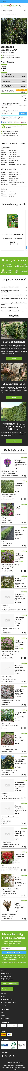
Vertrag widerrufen (7, 989)
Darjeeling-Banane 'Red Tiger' (19, 667)
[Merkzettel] (20, 5)
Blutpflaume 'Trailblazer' (19, 879)
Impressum (9, 1062)
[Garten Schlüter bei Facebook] (2, 1056)
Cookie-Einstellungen (5, 1018)
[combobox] (12, 10)
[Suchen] (25, 10)
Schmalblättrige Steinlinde (20, 832)
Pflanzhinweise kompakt (14, 384)
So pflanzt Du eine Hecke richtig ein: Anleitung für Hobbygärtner (14, 426)
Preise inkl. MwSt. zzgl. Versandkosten (10, 103)
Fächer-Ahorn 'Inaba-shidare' (19, 855)
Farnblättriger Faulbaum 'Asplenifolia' (19, 618)
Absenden (23, 113)
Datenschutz (18, 1062)
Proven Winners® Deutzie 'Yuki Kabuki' (19, 737)
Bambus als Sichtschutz (14, 342)
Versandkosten (4, 1067)
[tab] (5, 143)
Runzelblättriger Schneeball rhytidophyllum (20, 760)
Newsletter (3, 1015)
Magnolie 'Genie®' (18, 508)
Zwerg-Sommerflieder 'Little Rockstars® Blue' (20, 554)
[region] (14, 31)
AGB (19, 957)
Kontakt (4, 1)
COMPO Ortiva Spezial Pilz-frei (12, 234)
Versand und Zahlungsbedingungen (8, 1002)
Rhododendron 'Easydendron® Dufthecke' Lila (20, 595)
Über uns (3, 996)
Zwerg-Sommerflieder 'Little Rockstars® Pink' (20, 641)
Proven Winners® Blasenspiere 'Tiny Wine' (19, 904)
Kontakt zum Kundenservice (7, 979)
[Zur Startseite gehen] (11, 5)
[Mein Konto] (23, 5)
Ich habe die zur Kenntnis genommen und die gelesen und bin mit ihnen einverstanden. (14, 957)
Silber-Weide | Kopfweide (19, 484)
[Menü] (1, 5)
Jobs (2, 1012)
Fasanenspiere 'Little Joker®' (19, 690)
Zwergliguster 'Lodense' (19, 531)
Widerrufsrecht (4, 1005)
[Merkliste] (21, 475)
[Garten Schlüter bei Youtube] (13, 1056)
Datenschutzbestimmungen (14, 117)
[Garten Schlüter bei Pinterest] (10, 1056)
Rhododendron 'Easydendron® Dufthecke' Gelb (20, 783)
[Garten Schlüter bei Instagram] (6, 1056)
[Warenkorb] (26, 5)
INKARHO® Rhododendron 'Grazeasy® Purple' (19, 461)
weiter (14, 358)
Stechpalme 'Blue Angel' (20, 713)
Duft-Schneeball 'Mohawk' (20, 580)
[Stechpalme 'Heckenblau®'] (14, 31)
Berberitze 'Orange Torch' (19, 807)
